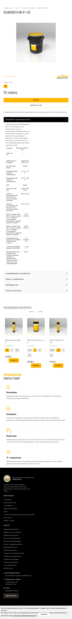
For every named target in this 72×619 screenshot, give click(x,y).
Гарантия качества (10, 502)
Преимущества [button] (11, 285)
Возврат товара (9, 520)
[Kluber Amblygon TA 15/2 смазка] (58, 327)
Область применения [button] (14, 279)
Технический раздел (10, 508)
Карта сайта (8, 517)
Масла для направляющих (12, 541)
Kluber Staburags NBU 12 (13, 341)
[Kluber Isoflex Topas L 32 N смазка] (36, 327)
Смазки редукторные (11, 562)
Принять (44, 614)
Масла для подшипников (12, 538)
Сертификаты (8, 505)
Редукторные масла (10, 550)
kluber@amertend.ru (12, 590)
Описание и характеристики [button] (17, 120)
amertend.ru (17, 479)
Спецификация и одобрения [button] (17, 273)
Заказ (5, 511)
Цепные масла (8, 568)
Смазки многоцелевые (11, 559)
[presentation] (32, 311)
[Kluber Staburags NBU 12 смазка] (14, 327)
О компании (8, 499)
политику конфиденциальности (25, 616)
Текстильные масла (10, 565)
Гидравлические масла (11, 529)
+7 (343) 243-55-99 (11, 582)
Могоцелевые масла (10, 547)
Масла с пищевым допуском (13, 544)
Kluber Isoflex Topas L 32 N (36, 341)
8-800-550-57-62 (10, 584)
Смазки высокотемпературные (14, 553)
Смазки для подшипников (12, 556)
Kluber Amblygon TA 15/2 (56, 341)
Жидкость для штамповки (12, 532)
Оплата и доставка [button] (13, 291)
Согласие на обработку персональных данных (19, 514)
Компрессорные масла (11, 535)
